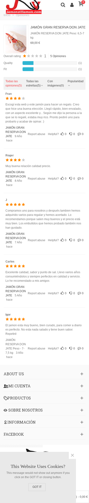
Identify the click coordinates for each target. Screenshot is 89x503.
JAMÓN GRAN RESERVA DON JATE (57, 27)
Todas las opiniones (13, 83)
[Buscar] (62, 4)
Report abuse (36, 134)
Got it (37, 487)
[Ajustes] (71, 4)
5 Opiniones (58, 56)
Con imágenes (55, 83)
